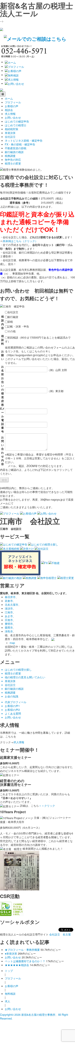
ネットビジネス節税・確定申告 (23, 140)
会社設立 (10, 137)
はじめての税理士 (15, 125)
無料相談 (10, 993)
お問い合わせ (13, 117)
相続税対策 (11, 129)
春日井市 (10, 597)
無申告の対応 (13, 159)
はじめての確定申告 (17, 121)
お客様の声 (11, 106)
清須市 (9, 608)
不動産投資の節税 (15, 148)
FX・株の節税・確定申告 (20, 144)
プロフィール (13, 102)
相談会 (9, 110)
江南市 (9, 612)
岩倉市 (9, 601)
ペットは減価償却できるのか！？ (25, 961)
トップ (9, 971)
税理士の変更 (13, 163)
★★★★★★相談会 (17, 965)
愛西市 (9, 627)
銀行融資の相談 (14, 152)
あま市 (9, 616)
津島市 (9, 631)
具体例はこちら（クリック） (20, 241)
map (12, 643)
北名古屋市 (11, 604)
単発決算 (10, 133)
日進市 (9, 620)
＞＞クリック (47, 805)
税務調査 (10, 156)
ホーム (9, 98)
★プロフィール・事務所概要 (22, 950)
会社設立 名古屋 (60, 934)
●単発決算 (11, 953)
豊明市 (9, 624)
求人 (7, 1001)
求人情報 (10, 114)
